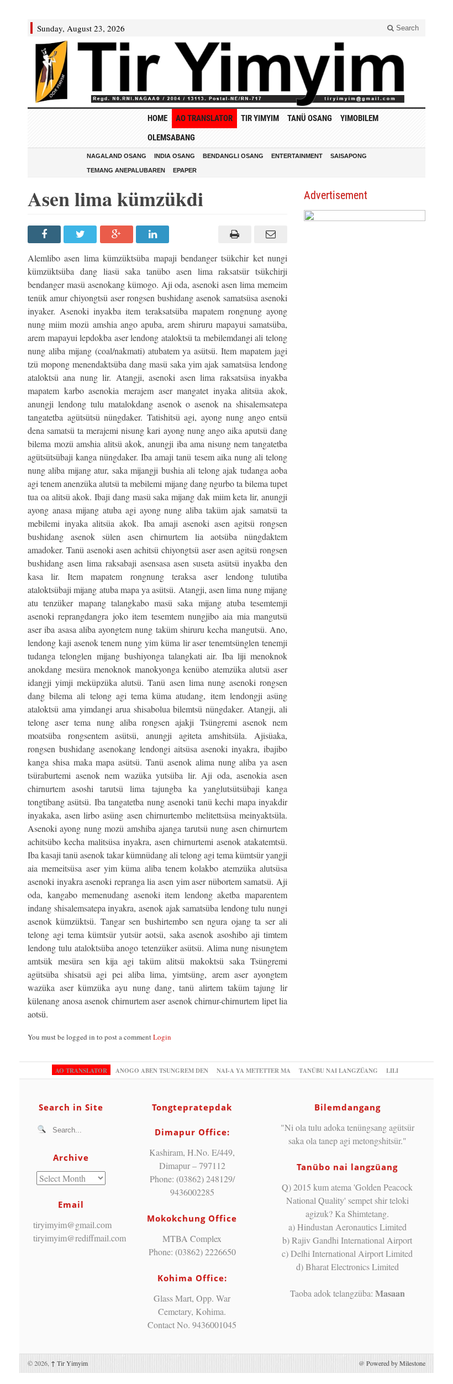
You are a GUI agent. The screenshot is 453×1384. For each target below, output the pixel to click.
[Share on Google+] (118, 234)
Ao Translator (204, 118)
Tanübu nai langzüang (338, 1070)
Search (406, 28)
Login (162, 1037)
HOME (157, 118)
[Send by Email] (269, 234)
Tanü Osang (309, 118)
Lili (392, 1070)
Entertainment (297, 156)
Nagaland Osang (116, 156)
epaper (185, 170)
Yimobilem (359, 118)
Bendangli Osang (233, 156)
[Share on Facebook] (46, 234)
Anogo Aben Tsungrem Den (161, 1070)
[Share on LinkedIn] (154, 234)
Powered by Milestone (395, 1363)
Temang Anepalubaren (126, 170)
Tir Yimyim (260, 118)
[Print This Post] (233, 234)
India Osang (174, 156)
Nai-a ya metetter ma (254, 1070)
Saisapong (348, 156)
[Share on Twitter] (81, 234)
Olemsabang (171, 138)
